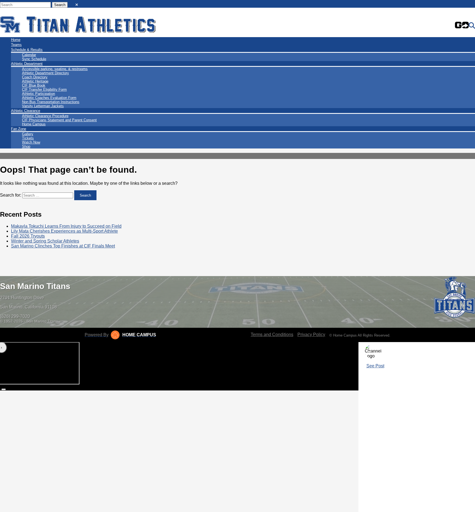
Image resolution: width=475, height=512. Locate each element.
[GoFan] (462, 25)
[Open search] (472, 25)
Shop (26, 146)
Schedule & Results (27, 50)
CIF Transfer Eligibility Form (44, 89)
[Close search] (77, 3)
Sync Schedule (34, 59)
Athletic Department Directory (45, 73)
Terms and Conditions (272, 334)
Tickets (28, 138)
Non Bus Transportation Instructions (50, 102)
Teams (16, 45)
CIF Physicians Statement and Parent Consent (59, 120)
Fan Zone (18, 129)
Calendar (29, 55)
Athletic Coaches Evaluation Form (49, 98)
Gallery (27, 134)
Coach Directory (35, 77)
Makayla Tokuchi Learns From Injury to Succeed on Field (66, 226)
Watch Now (31, 142)
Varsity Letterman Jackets (43, 106)
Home (15, 40)
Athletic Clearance (25, 111)
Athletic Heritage (35, 81)
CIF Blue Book (33, 85)
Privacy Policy (311, 334)
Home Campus (34, 124)
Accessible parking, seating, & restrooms (55, 69)
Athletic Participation (38, 94)
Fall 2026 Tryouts (28, 236)
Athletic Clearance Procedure (45, 116)
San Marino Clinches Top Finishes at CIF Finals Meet (63, 246)
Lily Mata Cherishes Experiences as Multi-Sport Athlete (64, 231)
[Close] (369, 351)
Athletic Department (27, 64)
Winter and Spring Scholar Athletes (45, 241)
